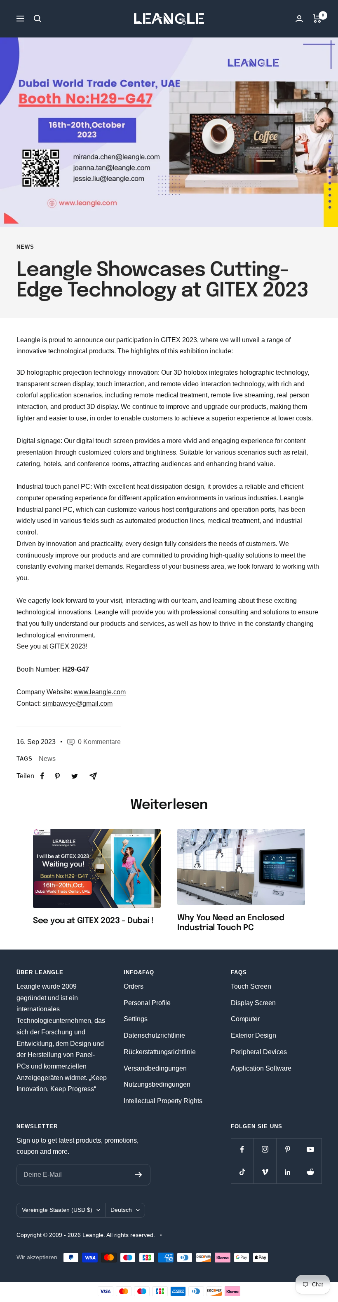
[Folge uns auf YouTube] (310, 1149)
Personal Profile (147, 1002)
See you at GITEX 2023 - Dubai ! (93, 921)
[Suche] (37, 18)
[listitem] (42, 775)
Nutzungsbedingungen (157, 1084)
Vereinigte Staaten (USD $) (57, 1209)
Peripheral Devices (259, 1051)
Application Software (261, 1068)
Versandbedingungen (155, 1068)
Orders (133, 986)
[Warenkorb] (317, 18)
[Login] (299, 18)
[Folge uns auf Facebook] (242, 1149)
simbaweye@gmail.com (77, 703)
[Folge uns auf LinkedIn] (287, 1172)
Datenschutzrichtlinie (154, 1035)
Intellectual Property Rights (163, 1100)
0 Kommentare (99, 741)
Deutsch (121, 1209)
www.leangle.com (100, 691)
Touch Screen (251, 986)
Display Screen (253, 1002)
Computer (245, 1018)
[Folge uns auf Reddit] (310, 1172)
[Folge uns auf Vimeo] (265, 1172)
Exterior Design (253, 1035)
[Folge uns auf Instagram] (265, 1149)
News (25, 247)
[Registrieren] (138, 1175)
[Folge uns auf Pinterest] (287, 1149)
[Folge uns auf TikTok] (242, 1172)
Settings (136, 1018)
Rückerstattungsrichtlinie (160, 1051)
